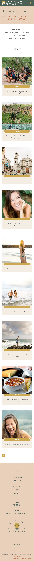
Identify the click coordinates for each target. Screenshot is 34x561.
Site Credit (17, 556)
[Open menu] (30, 3)
